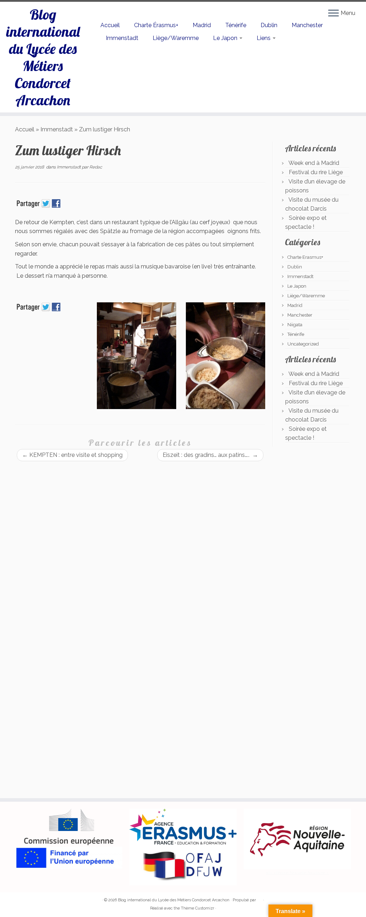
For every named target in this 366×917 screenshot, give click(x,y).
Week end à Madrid (313, 163)
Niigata (294, 324)
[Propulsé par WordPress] (259, 898)
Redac (95, 167)
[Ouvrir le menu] (333, 13)
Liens (264, 38)
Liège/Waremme (176, 38)
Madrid (202, 25)
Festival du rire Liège (316, 172)
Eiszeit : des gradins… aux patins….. (210, 455)
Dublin (269, 25)
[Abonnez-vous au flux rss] (20, 900)
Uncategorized (303, 344)
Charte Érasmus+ (156, 25)
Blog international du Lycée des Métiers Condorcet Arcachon (43, 57)
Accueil (110, 25)
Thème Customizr (197, 908)
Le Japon (226, 38)
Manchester (307, 25)
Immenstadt (122, 38)
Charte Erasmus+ (305, 257)
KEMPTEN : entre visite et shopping (72, 455)
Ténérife (235, 25)
